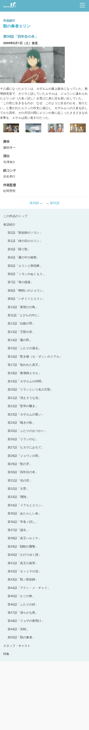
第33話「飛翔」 (18, 496)
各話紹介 (9, 224)
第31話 (54, 203)
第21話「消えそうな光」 (24, 398)
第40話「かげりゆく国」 (24, 554)
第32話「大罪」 (18, 488)
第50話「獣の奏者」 (21, 637)
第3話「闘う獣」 (19, 249)
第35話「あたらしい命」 (24, 513)
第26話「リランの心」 (23, 439)
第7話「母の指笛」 (20, 282)
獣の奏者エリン (16, 26)
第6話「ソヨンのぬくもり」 (27, 274)
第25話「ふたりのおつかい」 (27, 430)
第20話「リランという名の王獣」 (30, 389)
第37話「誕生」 (18, 530)
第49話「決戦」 (18, 629)
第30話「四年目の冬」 (23, 472)
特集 (6, 654)
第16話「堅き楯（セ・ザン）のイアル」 (35, 356)
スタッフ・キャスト (16, 645)
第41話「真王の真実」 (23, 563)
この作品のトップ (15, 216)
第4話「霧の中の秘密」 (24, 257)
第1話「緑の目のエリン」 (25, 240)
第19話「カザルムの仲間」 (26, 381)
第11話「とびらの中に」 (24, 315)
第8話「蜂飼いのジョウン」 (27, 290)
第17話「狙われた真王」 (24, 364)
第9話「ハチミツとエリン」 (27, 298)
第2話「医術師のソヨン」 (25, 232)
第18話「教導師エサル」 (24, 373)
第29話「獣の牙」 (20, 464)
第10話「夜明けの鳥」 (23, 307)
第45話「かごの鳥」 (21, 596)
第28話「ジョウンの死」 (24, 455)
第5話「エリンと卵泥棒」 (25, 265)
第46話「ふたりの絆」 (23, 604)
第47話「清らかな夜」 (23, 612)
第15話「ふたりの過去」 (24, 348)
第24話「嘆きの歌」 (21, 422)
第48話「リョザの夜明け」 (26, 620)
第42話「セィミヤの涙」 (24, 571)
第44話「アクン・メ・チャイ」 (29, 588)
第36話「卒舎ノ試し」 (23, 521)
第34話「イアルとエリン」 (26, 505)
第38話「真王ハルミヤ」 (24, 538)
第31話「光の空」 (20, 480)
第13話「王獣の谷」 (21, 331)
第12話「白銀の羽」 (21, 323)
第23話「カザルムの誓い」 (26, 414)
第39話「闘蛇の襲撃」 (23, 546)
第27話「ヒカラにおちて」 (26, 447)
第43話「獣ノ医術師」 (23, 579)
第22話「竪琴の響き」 (23, 406)
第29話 (34, 203)
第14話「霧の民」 (20, 340)
